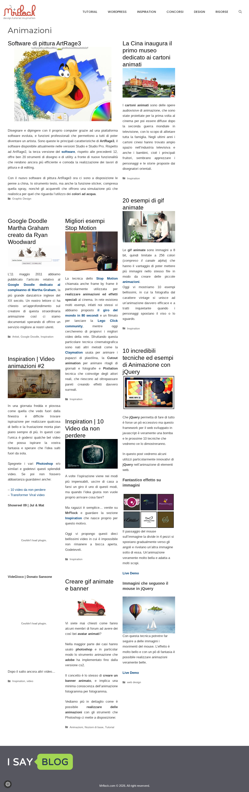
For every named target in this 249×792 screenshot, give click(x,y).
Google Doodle (30, 336)
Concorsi (175, 12)
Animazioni (76, 727)
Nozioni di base (94, 727)
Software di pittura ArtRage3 (44, 43)
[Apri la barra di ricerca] (240, 12)
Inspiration (146, 12)
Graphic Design (21, 198)
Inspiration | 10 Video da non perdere (84, 428)
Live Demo (131, 673)
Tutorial (89, 12)
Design (199, 12)
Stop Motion (107, 278)
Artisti (15, 336)
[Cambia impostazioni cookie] (8, 784)
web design (134, 682)
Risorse (222, 12)
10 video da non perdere (28, 490)
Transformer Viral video (28, 495)
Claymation (74, 352)
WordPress (117, 12)
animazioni (131, 282)
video (30, 681)
